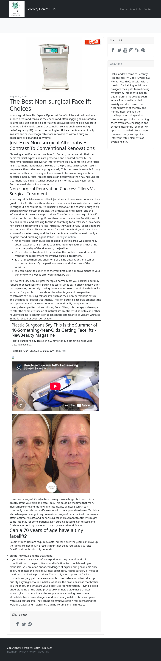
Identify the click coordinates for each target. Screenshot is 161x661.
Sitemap (12, 651)
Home (124, 9)
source (61, 351)
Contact (148, 9)
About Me (116, 64)
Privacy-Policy (27, 651)
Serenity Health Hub (41, 9)
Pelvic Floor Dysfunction (61, 237)
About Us (135, 9)
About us (43, 651)
